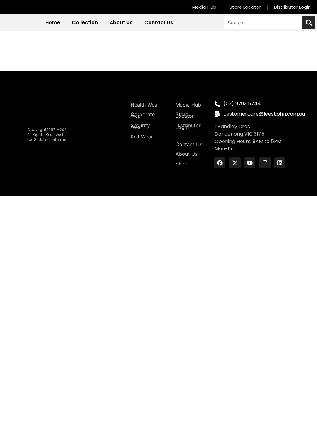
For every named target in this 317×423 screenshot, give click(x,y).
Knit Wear (142, 136)
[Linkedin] (279, 162)
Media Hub (204, 7)
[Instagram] (265, 162)
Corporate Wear (143, 115)
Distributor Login (292, 7)
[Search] (308, 22)
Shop (182, 163)
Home (52, 22)
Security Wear (140, 126)
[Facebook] (219, 162)
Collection (85, 22)
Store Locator (245, 7)
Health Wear (145, 105)
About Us (121, 22)
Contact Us (158, 22)
